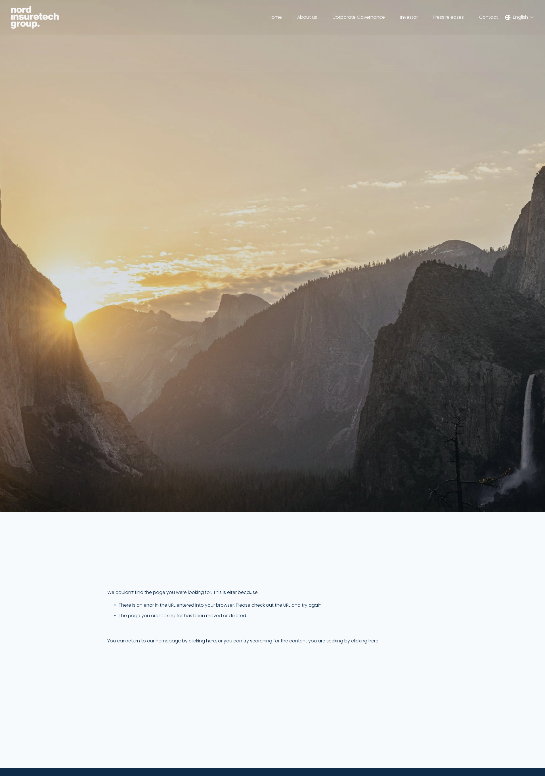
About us (307, 17)
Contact (488, 17)
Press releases (448, 17)
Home (275, 17)
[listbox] (519, 17)
